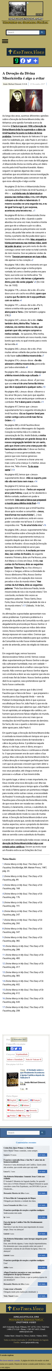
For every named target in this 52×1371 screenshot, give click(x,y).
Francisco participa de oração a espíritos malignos (24, 1210)
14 (36, 481)
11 (42, 402)
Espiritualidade (22, 1054)
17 (24, 605)
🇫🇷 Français (35, 1100)
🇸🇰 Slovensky (31, 1110)
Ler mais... (42, 1155)
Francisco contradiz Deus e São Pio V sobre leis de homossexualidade (24, 1161)
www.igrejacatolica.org (29, 1342)
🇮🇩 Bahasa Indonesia (15, 1110)
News (26, 1336)
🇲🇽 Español (23, 1100)
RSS (45, 1336)
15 (38, 503)
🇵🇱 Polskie (11, 1115)
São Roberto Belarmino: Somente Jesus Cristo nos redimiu (24, 1177)
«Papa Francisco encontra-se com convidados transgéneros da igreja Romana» (22, 1273)
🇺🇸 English (11, 1100)
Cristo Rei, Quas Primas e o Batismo (18, 1148)
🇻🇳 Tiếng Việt (24, 1115)
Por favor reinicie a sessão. (10, 1360)
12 (14, 420)
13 (13, 470)
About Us (19, 1336)
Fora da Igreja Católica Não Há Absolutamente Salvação (23, 1223)
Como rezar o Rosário (13, 1289)
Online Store (9, 1336)
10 (44, 387)
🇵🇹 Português (12, 1105)
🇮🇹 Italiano (25, 1105)
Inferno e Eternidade (15, 1059)
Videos (39, 1336)
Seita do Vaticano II (33, 1059)
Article (32, 1336)
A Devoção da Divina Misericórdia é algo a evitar (23, 75)
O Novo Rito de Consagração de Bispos (20, 1198)
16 (45, 525)
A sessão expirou (7, 1355)
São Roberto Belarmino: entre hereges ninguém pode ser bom (25, 1240)
